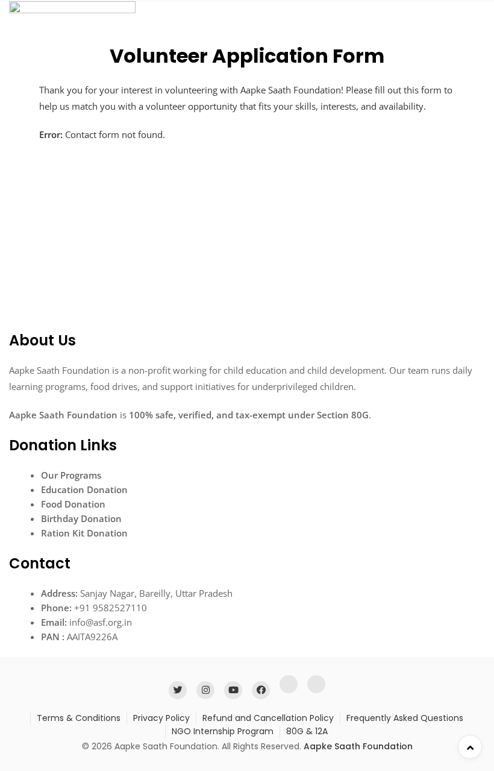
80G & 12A (307, 731)
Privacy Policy (161, 718)
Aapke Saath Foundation (358, 746)
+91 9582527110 (110, 608)
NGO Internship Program (223, 731)
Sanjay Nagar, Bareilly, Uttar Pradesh (156, 593)
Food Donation (73, 504)
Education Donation (84, 489)
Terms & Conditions (78, 718)
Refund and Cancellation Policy (268, 718)
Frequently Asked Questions (404, 718)
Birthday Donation (81, 518)
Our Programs (71, 475)
